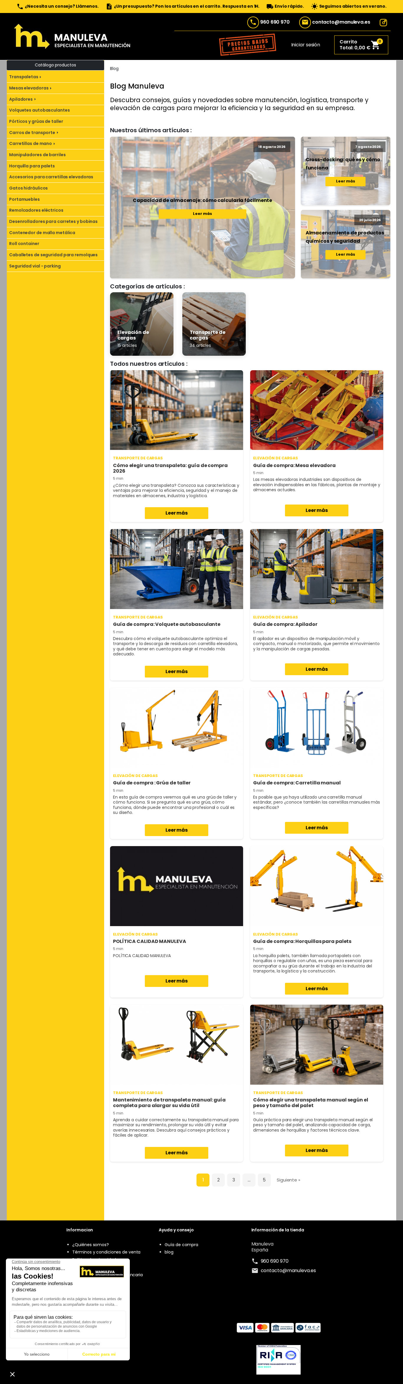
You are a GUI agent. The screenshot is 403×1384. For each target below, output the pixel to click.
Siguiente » (288, 1180)
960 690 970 (275, 22)
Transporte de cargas (138, 458)
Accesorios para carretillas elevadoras (51, 177)
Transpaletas (23, 77)
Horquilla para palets (32, 166)
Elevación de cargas (275, 458)
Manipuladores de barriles (37, 155)
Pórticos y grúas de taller (36, 121)
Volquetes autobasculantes (39, 110)
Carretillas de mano (30, 143)
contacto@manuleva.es (341, 22)
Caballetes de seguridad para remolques (53, 255)
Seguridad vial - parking (35, 266)
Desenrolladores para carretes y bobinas (53, 221)
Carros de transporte (32, 133)
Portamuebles (24, 199)
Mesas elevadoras (28, 88)
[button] (361, 45)
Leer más (202, 213)
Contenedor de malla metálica (42, 233)
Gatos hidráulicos (28, 188)
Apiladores (21, 99)
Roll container (24, 244)
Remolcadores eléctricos (36, 210)
